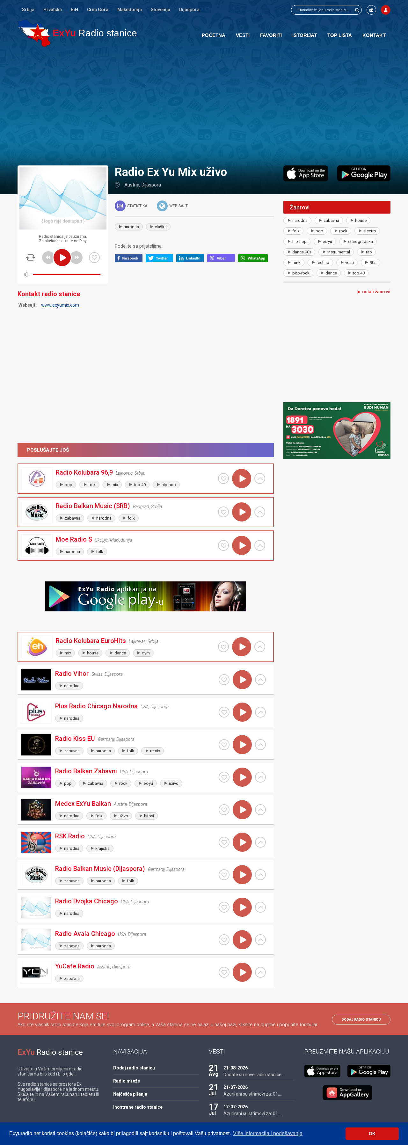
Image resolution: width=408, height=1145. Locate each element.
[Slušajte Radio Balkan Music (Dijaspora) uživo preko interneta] (242, 874)
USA (145, 706)
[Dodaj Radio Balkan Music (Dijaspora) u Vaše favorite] (224, 874)
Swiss (97, 674)
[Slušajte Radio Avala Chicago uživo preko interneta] (242, 939)
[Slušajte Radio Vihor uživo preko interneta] (242, 679)
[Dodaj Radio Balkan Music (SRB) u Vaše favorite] (223, 512)
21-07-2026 (235, 1087)
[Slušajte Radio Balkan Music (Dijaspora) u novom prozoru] (260, 874)
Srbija (28, 9)
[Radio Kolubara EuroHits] (37, 647)
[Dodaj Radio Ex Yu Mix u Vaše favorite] (94, 257)
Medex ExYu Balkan (83, 803)
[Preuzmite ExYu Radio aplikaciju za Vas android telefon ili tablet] (363, 173)
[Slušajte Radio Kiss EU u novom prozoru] (260, 744)
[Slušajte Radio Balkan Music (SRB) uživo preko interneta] (241, 511)
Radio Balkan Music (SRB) (93, 506)
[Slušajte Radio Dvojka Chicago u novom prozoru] (260, 907)
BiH (74, 9)
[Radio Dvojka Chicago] (36, 907)
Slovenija (160, 9)
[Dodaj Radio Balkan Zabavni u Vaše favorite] (224, 777)
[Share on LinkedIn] (191, 261)
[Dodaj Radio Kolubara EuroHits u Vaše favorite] (223, 646)
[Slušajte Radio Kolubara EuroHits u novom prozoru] (259, 646)
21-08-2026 (235, 1067)
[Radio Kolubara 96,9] (37, 478)
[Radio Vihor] (36, 679)
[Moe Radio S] (37, 545)
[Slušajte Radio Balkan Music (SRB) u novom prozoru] (259, 512)
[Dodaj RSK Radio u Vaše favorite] (224, 842)
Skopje (101, 540)
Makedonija (129, 9)
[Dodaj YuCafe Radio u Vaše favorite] (224, 972)
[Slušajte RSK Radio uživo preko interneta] (242, 842)
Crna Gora (97, 9)
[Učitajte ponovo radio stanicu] (31, 257)
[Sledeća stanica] (76, 257)
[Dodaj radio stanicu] (371, 10)
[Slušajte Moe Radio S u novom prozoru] (259, 545)
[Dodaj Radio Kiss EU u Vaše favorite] (224, 744)
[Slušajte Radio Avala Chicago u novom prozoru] (260, 939)
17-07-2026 (235, 1106)
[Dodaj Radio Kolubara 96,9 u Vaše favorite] (223, 478)
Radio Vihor (72, 673)
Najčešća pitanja (130, 1094)
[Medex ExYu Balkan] (36, 810)
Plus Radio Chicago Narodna (96, 706)
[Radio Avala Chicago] (36, 940)
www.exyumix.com (60, 305)
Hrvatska (52, 9)
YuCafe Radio (74, 966)
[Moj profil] (385, 10)
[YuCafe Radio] (36, 972)
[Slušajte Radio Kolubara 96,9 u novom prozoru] (259, 478)
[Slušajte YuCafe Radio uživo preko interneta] (242, 972)
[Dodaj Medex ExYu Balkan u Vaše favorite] (224, 809)
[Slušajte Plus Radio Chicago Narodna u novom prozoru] (260, 712)
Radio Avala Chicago (85, 933)
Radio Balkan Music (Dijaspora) (100, 868)
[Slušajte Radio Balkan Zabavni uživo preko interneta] (242, 777)
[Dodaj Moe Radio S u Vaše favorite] (223, 545)
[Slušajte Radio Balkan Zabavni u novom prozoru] (260, 777)
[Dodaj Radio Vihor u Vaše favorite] (224, 679)
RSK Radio (70, 836)
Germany (106, 739)
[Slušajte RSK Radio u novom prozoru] (260, 842)
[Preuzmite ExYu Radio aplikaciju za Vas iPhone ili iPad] (305, 173)
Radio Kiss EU (75, 738)
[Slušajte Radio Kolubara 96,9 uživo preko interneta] (241, 478)
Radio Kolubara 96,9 (84, 472)
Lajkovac (124, 473)
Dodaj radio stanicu (361, 1019)
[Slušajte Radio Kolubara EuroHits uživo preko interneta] (241, 646)
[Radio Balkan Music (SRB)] (37, 512)
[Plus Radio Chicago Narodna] (36, 712)
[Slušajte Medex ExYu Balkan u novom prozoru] (260, 809)
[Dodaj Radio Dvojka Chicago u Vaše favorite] (224, 907)
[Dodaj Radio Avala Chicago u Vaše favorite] (224, 939)
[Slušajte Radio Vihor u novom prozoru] (260, 679)
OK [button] (372, 1133)
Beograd (141, 506)
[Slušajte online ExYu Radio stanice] (34, 33)
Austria (131, 185)
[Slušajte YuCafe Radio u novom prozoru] (260, 972)
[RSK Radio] (36, 842)
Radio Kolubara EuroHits (91, 641)
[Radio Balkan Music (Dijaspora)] (36, 875)
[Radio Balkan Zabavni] (36, 777)
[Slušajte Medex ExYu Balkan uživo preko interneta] (242, 809)
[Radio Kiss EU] (36, 744)
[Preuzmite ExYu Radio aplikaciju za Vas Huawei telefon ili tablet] (347, 1092)
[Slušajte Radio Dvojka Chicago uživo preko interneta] (242, 907)
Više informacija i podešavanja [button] (267, 1133)
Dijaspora (189, 9)
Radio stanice (95, 33)
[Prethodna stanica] (48, 257)
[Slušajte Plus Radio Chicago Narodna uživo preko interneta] (242, 712)
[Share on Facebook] (130, 261)
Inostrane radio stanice (138, 1107)
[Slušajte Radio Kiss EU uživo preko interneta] (242, 744)
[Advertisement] (204, 105)
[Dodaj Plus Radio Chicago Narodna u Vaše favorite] (224, 712)
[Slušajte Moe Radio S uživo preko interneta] (241, 545)
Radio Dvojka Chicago (86, 901)
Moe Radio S (74, 539)
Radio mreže (126, 1080)
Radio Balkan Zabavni (86, 771)
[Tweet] (161, 261)
